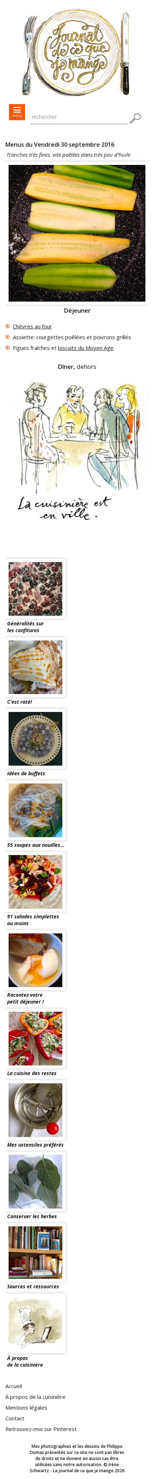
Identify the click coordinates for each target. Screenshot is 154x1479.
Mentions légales (26, 1407)
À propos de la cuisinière (35, 1396)
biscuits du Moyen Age (86, 347)
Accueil (13, 1386)
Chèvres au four (32, 326)
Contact (14, 1418)
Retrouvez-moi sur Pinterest (41, 1428)
